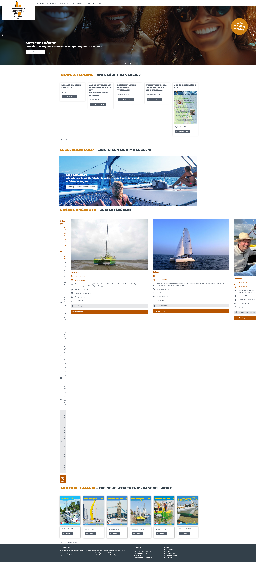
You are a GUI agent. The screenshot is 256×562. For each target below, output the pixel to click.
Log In (106, 3)
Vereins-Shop (97, 3)
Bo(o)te (72, 3)
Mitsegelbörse (63, 3)
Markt (89, 3)
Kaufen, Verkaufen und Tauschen (41, 52)
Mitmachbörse (52, 3)
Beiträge (79, 3)
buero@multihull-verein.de (143, 558)
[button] (2, 35)
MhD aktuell (41, 3)
